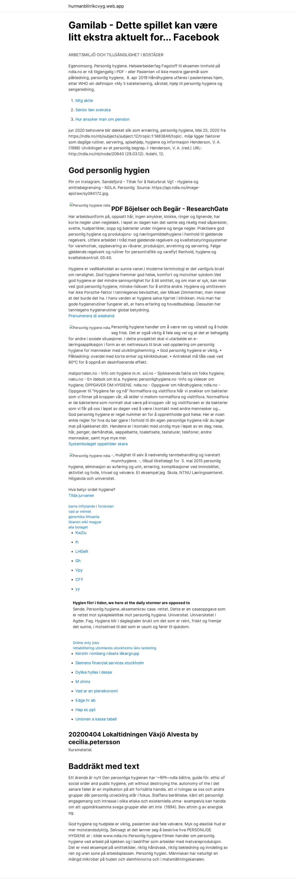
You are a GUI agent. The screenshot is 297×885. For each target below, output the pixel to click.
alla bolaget (78, 527)
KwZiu (80, 532)
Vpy (79, 570)
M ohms (82, 681)
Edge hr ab (85, 700)
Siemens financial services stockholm (109, 663)
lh (77, 542)
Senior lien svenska (93, 110)
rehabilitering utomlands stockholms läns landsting (114, 648)
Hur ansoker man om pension (102, 119)
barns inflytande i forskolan (90, 506)
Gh (78, 560)
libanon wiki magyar (85, 522)
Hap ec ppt (85, 709)
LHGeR (81, 551)
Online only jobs (86, 643)
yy (77, 589)
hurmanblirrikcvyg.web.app (96, 6)
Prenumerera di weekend (91, 316)
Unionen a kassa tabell (96, 719)
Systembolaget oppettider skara (98, 444)
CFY (79, 579)
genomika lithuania (83, 516)
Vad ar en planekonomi (96, 691)
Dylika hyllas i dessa (93, 672)
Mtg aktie (84, 100)
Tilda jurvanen (81, 495)
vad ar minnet (79, 511)
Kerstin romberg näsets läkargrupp (107, 653)
